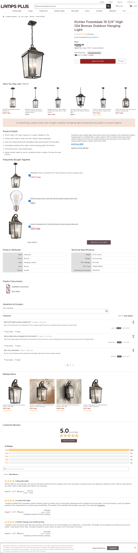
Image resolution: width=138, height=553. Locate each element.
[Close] (135, 548)
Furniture (99, 11)
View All (25, 84)
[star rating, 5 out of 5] (79, 34)
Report (21, 491)
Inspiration (112, 11)
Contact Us (131, 2)
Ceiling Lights (16, 11)
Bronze (32, 16)
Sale (124, 11)
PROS (111, 2)
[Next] (73, 364)
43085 (91, 55)
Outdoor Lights (59, 11)
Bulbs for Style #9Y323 (79, 148)
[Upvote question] (133, 321)
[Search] (108, 6)
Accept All (113, 548)
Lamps (30, 11)
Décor (87, 11)
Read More (101, 504)
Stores (102, 2)
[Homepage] (3, 17)
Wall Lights (75, 11)
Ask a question (8, 307)
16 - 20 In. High (23, 16)
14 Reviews (90, 34)
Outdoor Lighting (11, 16)
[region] (69, 548)
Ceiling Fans (43, 11)
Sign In (119, 2)
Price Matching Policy (94, 53)
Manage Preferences (99, 548)
